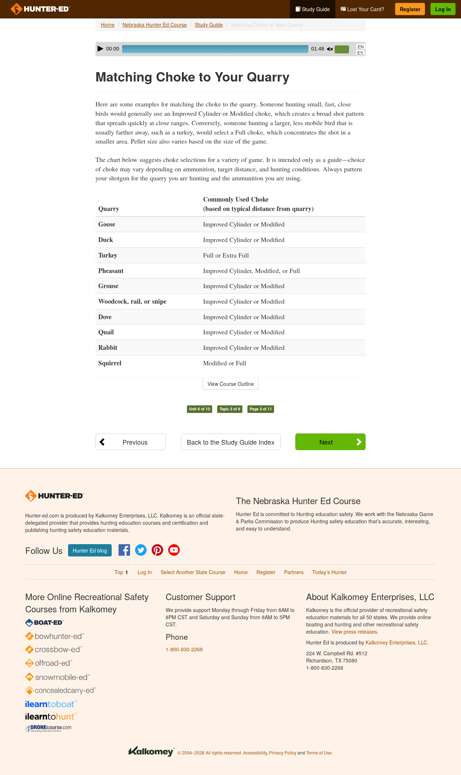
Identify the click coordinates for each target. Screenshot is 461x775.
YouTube (174, 550)
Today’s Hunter (329, 572)
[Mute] (330, 49)
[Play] (100, 49)
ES (360, 53)
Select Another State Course (193, 572)
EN (361, 46)
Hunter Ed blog (90, 550)
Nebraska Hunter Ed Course (154, 24)
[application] (230, 49)
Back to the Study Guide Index (230, 441)
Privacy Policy (282, 752)
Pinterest (157, 550)
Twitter (141, 550)
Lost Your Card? (365, 9)
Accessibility (255, 752)
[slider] (345, 49)
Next (326, 441)
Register (410, 9)
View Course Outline (230, 383)
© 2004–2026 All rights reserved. (210, 752)
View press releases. (355, 631)
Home (108, 24)
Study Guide (315, 9)
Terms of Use (319, 752)
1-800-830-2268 (184, 649)
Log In (443, 9)
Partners (294, 572)
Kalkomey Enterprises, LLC (396, 642)
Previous (135, 441)
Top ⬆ (122, 572)
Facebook (124, 550)
